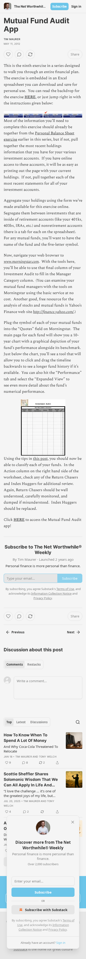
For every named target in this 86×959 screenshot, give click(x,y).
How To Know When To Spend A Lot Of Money (25, 738)
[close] (72, 822)
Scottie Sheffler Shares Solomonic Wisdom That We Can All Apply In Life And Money (31, 780)
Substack (20, 949)
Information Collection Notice (51, 593)
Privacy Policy (57, 929)
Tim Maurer (12, 39)
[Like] (8, 54)
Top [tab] (9, 722)
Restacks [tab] (34, 664)
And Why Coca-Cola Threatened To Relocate (31, 748)
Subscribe (59, 6)
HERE (30, 97)
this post (40, 459)
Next (71, 632)
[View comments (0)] (19, 54)
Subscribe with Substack (46, 909)
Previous (17, 632)
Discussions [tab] (38, 722)
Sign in (76, 6)
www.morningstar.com (21, 262)
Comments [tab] (14, 664)
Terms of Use (65, 589)
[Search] (77, 722)
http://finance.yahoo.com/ (53, 312)
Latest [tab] (21, 722)
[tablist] (23, 664)
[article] (43, 748)
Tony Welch (47, 756)
